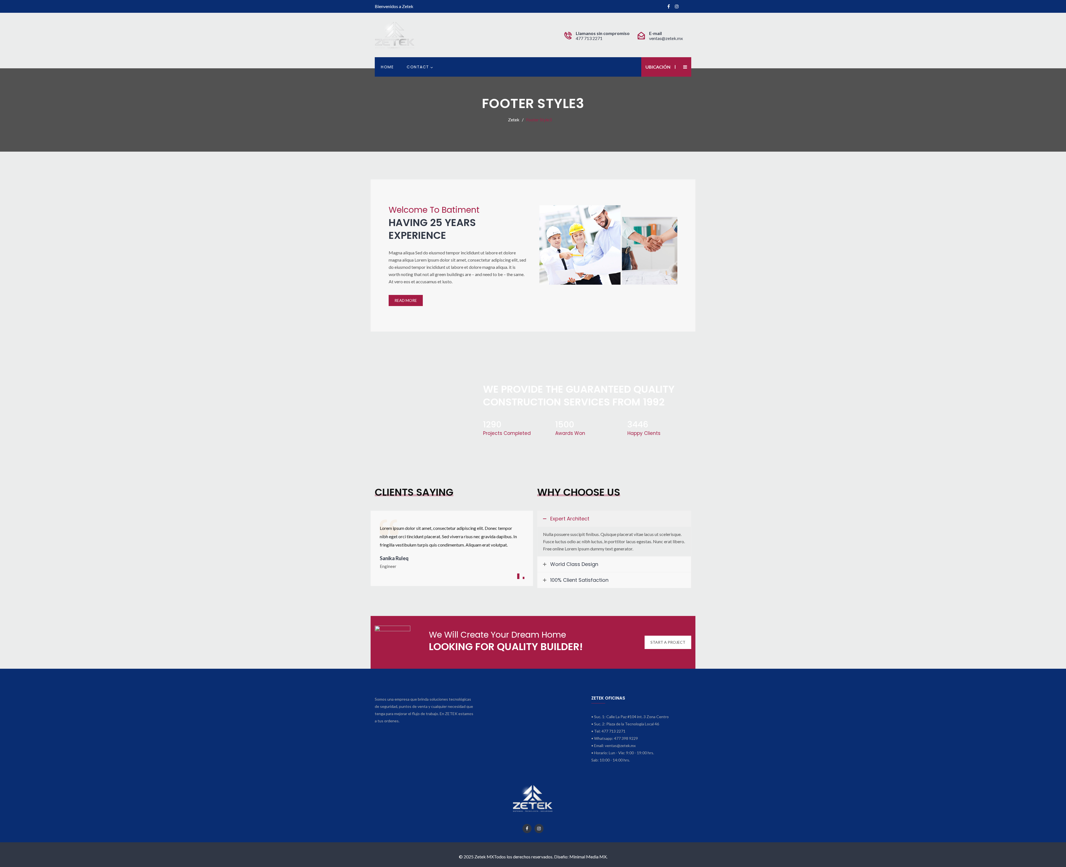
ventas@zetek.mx (666, 38)
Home (387, 67)
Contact (418, 67)
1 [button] (518, 576)
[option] (452, 546)
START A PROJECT (667, 642)
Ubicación (657, 66)
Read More (405, 300)
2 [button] (523, 578)
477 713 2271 (589, 38)
